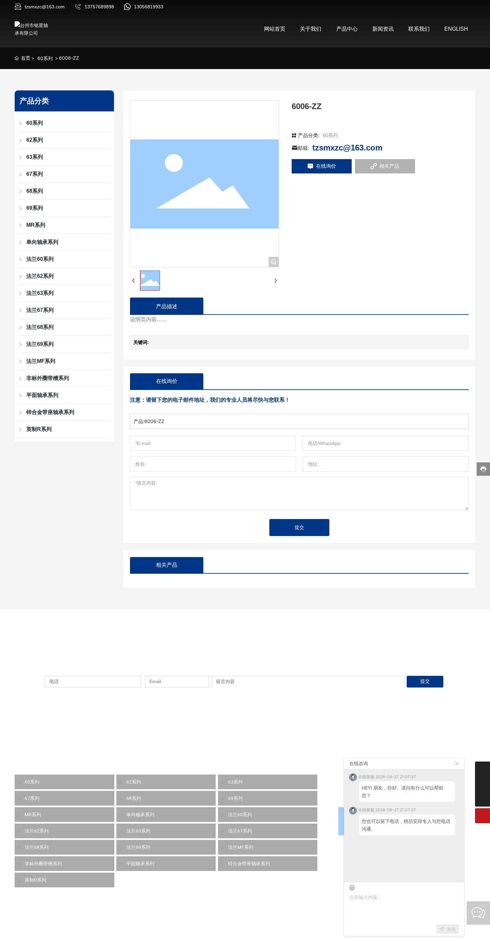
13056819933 (148, 6)
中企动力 (133, 929)
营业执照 (188, 929)
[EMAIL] (482, 784)
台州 (150, 929)
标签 (166, 929)
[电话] (482, 769)
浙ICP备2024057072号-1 (232, 929)
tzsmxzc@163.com (45, 6)
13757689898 (99, 6)
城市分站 (464, 929)
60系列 (45, 58)
